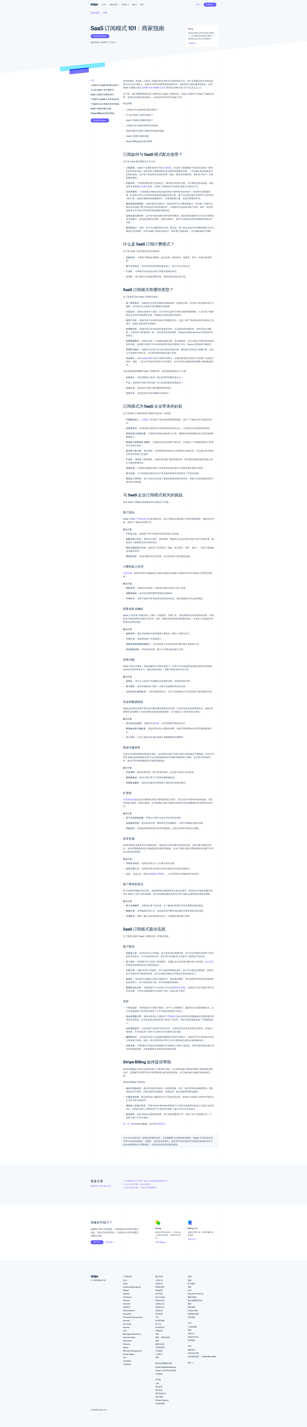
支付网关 (143, 186)
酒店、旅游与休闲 (162, 1337)
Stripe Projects (162, 1400)
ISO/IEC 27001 (156, 873)
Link (125, 1330)
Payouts (126, 1344)
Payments (127, 1340)
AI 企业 (158, 1324)
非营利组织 (160, 1347)
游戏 (157, 1334)
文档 (157, 1383)
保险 (157, 1340)
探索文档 (191, 1239)
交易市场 (159, 1310)
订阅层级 (167, 167)
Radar (125, 1347)
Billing (126, 1290)
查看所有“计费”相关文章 (101, 1186)
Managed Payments (132, 1334)
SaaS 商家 (147, 358)
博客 (189, 1287)
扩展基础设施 (129, 799)
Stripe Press (193, 1337)
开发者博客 (160, 1403)
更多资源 (95, 12)
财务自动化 (160, 1300)
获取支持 (191, 1350)
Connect (126, 1304)
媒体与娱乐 (160, 1344)
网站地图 (191, 1307)
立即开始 (96, 1242)
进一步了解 (128, 1123)
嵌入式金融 (160, 1297)
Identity (126, 1320)
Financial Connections (132, 1317)
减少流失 (209, 961)
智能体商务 (160, 1287)
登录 (198, 4)
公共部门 (159, 1354)
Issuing (126, 1327)
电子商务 (159, 1293)
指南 (189, 1280)
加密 (157, 723)
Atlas (125, 1283)
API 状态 (158, 1390)
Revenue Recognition (132, 1351)
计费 (105, 12)
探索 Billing (160, 1242)
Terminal (127, 1361)
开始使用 (160, 1123)
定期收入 (146, 419)
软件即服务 (160, 1320)
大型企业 (159, 1280)
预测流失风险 (178, 987)
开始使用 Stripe (99, 36)
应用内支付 (160, 1307)
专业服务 (159, 1351)
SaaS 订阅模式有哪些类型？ (103, 94)
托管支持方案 (193, 1353)
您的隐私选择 (193, 1314)
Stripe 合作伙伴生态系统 (165, 1370)
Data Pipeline (129, 1310)
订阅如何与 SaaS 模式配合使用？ (105, 85)
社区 (189, 1290)
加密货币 (126, 1307)
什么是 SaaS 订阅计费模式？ (103, 90)
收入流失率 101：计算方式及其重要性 (141, 1187)
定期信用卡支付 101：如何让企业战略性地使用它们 (146, 1181)
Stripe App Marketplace (165, 1367)
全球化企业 (160, 1304)
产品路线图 (192, 1327)
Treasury (127, 1364)
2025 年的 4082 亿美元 (154, 87)
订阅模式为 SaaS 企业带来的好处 (105, 99)
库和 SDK (159, 1397)
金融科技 (159, 1330)
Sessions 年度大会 (196, 1293)
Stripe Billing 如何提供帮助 (102, 113)
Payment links (129, 1337)
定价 (142, 4)
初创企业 (159, 1283)
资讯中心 (191, 1333)
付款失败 (127, 573)
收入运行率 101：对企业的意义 (138, 1184)
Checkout (127, 1297)
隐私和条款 (192, 1297)
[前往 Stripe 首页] (93, 1276)
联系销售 (209, 4)
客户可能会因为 (140, 518)
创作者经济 (160, 1327)
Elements (127, 1314)
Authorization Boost (132, 1287)
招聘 (189, 1330)
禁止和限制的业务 (195, 1300)
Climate (126, 1300)
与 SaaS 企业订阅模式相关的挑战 (105, 104)
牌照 (189, 1304)
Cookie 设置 (193, 1310)
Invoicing (127, 1324)
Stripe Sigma (129, 1354)
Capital (126, 1293)
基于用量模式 (170, 1016)
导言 (92, 80)
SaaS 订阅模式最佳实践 (101, 108)
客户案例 (191, 1283)
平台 (157, 1317)
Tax (124, 1357)
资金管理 (159, 1314)
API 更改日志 (160, 1393)
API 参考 (158, 1387)
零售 (157, 1357)
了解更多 (191, 43)
